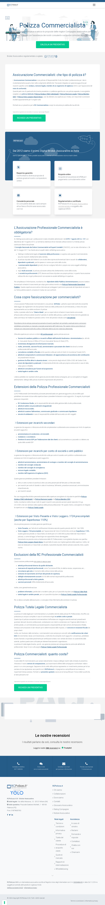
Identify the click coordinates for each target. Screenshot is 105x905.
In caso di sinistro (75, 825)
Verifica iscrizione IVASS (15, 888)
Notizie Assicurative (62, 813)
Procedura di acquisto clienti (61, 848)
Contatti (57, 801)
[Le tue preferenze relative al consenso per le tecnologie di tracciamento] (4, 902)
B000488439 (78, 882)
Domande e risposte (76, 835)
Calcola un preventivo (52, 44)
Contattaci (75, 841)
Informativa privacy (60, 832)
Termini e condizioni (60, 825)
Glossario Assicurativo (63, 805)
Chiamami (75, 852)
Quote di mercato (59, 856)
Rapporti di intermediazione (61, 863)
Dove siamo (59, 798)
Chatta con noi (75, 846)
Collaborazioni (60, 794)
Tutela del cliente (59, 839)
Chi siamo (58, 790)
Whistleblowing (61, 869)
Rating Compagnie (61, 809)
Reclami (74, 830)
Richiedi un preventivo (29, 118)
